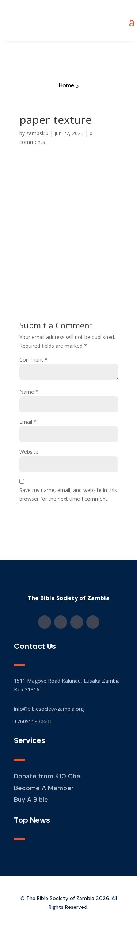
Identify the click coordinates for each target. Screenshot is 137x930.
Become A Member (44, 788)
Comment (33, 359)
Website (28, 451)
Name (28, 391)
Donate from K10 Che (47, 776)
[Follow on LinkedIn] (92, 622)
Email (28, 421)
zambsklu (37, 133)
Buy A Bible (31, 799)
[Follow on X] (76, 622)
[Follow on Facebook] (44, 622)
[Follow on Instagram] (60, 622)
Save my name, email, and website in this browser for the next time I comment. (68, 494)
